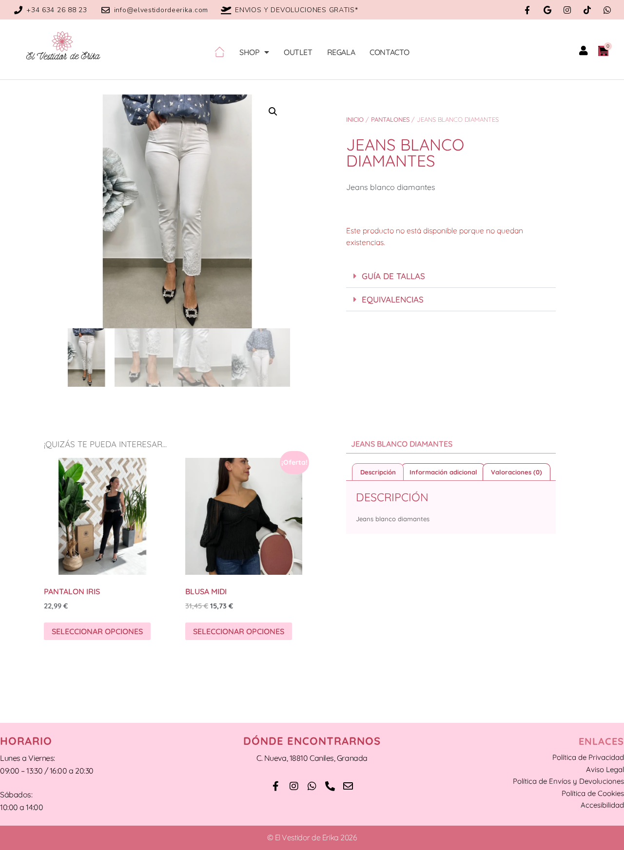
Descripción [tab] (378, 472)
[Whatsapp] (607, 10)
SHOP (249, 52)
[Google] (547, 10)
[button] (273, 111)
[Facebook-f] (527, 10)
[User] (583, 51)
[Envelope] (348, 786)
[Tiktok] (587, 10)
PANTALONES (390, 119)
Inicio (355, 119)
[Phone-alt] (330, 786)
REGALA (341, 52)
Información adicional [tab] (443, 472)
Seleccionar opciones (97, 631)
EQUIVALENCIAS (393, 299)
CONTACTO (390, 52)
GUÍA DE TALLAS (393, 276)
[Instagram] (567, 10)
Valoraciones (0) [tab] (516, 472)
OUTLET (298, 52)
